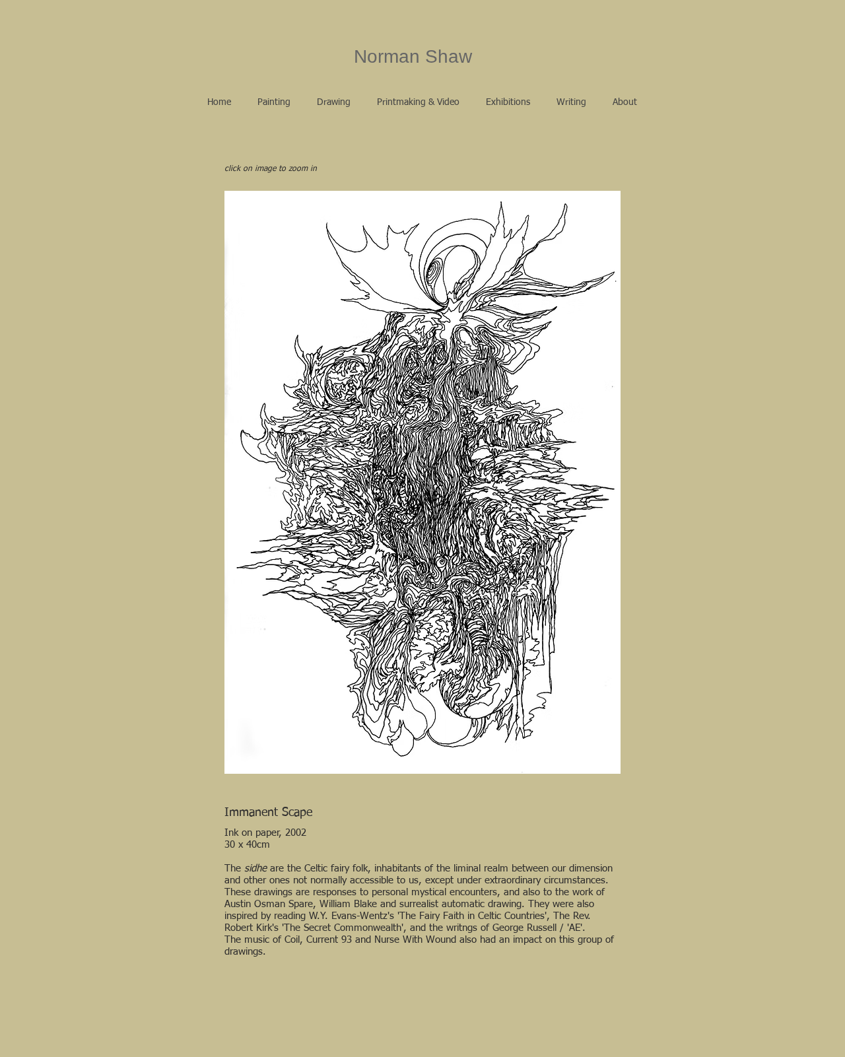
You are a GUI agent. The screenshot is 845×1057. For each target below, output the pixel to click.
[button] (274, 102)
